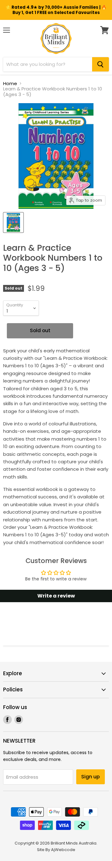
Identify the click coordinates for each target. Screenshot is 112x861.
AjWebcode (63, 850)
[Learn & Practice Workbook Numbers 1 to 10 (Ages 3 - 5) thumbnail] (13, 222)
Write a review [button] (56, 595)
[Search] (100, 64)
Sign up (90, 776)
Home (10, 83)
